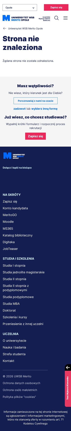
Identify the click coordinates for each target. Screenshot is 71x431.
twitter (21, 175)
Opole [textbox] (9, 7)
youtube (36, 175)
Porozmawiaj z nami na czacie (35, 100)
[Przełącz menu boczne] (65, 18)
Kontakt (8, 361)
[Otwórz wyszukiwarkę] (56, 18)
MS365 (8, 228)
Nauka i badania (14, 347)
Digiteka (9, 242)
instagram (29, 175)
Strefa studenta (14, 354)
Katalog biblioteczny (18, 235)
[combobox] (20, 7)
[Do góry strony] (64, 418)
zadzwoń (19, 108)
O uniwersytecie (14, 340)
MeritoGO (10, 215)
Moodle (8, 221)
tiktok (44, 175)
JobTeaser (10, 249)
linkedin (13, 175)
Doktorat (9, 310)
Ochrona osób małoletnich (20, 390)
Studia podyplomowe (18, 297)
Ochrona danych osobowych (21, 383)
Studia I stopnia (14, 265)
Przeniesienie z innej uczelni (23, 324)
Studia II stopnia (14, 279)
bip (7, 182)
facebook (6, 175)
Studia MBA (11, 303)
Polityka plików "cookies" (19, 397)
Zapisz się (56, 7)
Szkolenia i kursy (15, 317)
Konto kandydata (15, 208)
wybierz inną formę (44, 108)
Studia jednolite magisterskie (23, 272)
